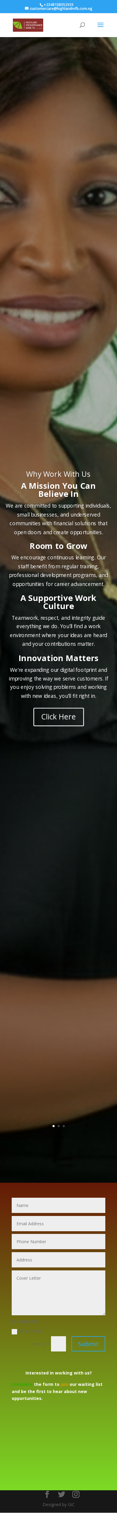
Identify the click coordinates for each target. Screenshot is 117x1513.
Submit (88, 1344)
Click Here (58, 717)
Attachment (30, 1331)
